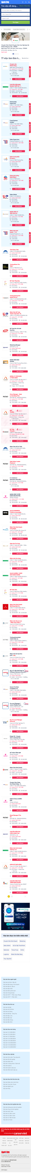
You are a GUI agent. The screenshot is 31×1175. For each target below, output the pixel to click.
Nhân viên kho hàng (15, 558)
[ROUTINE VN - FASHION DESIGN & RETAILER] (5, 396)
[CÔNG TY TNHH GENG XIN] (5, 432)
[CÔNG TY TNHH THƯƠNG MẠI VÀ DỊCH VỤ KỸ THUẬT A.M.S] (5, 513)
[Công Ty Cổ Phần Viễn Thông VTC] (5, 529)
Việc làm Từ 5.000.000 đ (9, 1034)
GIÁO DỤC (27, 1138)
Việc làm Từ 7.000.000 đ (9, 1036)
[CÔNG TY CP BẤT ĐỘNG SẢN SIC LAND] (5, 607)
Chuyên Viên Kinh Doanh (10, 941)
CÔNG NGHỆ (10, 1140)
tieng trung (14, 950)
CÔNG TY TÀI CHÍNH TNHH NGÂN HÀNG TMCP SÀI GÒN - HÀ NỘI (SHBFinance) (17, 105)
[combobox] (15, 10)
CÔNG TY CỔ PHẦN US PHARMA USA (15, 196)
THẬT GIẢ (27, 1143)
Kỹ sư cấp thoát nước (19, 945)
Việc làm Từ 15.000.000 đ (9, 1040)
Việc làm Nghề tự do (8, 1086)
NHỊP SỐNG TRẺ (15, 1139)
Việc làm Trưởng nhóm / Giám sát (11, 1063)
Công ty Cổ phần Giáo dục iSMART (18, 884)
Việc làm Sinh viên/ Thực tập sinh (11, 1057)
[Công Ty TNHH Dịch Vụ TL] (5, 267)
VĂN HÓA (16, 1142)
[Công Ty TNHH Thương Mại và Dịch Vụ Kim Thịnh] (5, 362)
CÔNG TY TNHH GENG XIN (16, 432)
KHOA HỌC (21, 1140)
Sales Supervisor (14, 139)
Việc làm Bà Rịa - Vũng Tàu (10, 1013)
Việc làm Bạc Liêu (7, 1015)
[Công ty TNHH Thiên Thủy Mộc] (5, 738)
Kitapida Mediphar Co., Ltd (16, 141)
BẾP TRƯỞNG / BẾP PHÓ (12, 411)
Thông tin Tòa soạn (5, 1165)
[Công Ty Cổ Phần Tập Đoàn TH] (5, 722)
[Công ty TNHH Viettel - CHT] (5, 673)
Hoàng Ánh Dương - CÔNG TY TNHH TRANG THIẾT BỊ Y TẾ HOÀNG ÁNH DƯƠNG (18, 332)
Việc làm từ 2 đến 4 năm (9, 1113)
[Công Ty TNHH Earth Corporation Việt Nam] (5, 178)
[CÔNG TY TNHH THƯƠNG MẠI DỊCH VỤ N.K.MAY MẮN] (5, 87)
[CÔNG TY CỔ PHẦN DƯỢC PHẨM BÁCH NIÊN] (5, 252)
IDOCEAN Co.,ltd (14, 346)
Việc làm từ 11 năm (7, 1119)
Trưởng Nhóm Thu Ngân (15, 265)
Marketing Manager (15, 345)
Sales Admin (13, 194)
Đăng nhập (27, 6)
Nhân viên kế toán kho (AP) (16, 654)
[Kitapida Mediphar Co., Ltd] (5, 142)
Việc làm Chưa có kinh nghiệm (10, 1109)
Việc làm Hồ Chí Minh (8, 1009)
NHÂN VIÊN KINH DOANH (14, 360)
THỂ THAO (21, 1138)
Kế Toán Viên (13, 589)
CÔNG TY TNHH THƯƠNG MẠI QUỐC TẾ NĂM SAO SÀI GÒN (17, 215)
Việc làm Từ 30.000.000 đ (9, 1045)
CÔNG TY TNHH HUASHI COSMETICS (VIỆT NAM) (18, 641)
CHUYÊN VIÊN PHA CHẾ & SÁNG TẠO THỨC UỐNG (15, 832)
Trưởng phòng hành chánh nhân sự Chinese (15, 638)
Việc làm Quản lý (7, 1065)
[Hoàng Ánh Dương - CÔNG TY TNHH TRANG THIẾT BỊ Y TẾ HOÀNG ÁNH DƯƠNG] (5, 331)
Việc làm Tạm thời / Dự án (9, 1084)
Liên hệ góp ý (4, 1169)
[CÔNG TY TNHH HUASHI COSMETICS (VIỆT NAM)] (5, 640)
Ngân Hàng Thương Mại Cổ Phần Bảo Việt (16, 67)
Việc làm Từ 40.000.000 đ (9, 1047)
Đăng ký (21, 6)
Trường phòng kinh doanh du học (15, 296)
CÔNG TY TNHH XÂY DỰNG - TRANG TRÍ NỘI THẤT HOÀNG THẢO (18, 545)
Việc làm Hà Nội (7, 1007)
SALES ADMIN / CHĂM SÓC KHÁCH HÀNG (16, 573)
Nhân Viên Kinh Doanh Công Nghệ (16, 527)
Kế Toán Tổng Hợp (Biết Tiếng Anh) (12, 430)
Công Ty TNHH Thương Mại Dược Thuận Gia (16, 160)
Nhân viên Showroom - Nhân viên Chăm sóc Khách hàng (16, 621)
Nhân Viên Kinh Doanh (16, 767)
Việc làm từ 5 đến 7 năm (9, 1115)
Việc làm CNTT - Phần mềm (10, 997)
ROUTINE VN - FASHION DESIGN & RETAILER (18, 397)
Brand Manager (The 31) (15, 815)
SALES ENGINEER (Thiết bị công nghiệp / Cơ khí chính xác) (16, 511)
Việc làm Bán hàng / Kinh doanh (11, 984)
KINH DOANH (10, 1138)
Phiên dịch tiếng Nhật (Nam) (14, 176)
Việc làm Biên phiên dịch (9, 990)
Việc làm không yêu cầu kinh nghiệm (12, 1107)
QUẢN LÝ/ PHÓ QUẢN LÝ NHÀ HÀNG (16, 376)
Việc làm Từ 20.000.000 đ (9, 1042)
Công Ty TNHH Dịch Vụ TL (16, 267)
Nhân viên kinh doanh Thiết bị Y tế (16, 848)
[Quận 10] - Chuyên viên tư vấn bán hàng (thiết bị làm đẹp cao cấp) (15, 736)
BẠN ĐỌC (27, 1140)
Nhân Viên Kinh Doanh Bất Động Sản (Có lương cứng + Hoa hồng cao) (16, 605)
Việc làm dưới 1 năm (8, 1111)
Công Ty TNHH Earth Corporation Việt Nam (15, 179)
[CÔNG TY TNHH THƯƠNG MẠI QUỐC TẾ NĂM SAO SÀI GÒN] (5, 214)
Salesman (6, 950)
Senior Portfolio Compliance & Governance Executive (14, 687)
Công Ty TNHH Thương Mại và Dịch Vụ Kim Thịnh (18, 363)
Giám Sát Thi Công (15, 543)
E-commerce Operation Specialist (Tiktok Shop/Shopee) (15, 478)
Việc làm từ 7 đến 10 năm (9, 1117)
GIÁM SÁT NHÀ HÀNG (16, 864)
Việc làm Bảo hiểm (8, 988)
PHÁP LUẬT (4, 1145)
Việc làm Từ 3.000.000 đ (9, 1032)
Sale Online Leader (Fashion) (15, 462)
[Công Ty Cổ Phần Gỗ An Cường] (5, 623)
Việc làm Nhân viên (8, 1061)
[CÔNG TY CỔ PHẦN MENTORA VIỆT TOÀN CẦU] (5, 298)
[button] (26, 2)
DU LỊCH (10, 1145)
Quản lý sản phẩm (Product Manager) (14, 157)
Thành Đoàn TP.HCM (5, 1166)
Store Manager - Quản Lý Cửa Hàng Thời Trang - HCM (16, 394)
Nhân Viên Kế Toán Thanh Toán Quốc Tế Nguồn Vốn (15, 312)
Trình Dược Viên (14, 249)
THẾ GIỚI (4, 1143)
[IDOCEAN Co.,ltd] (5, 347)
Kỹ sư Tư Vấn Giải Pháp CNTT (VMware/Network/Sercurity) (18, 671)
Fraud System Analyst (14, 121)
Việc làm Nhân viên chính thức (10, 1082)
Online (22, 950)
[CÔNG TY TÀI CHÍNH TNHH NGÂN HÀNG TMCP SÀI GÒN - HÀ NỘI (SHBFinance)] (5, 104)
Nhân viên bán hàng (16, 954)
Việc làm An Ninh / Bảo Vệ (9, 982)
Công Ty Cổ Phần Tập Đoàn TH (17, 723)
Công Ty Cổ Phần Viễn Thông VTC (18, 530)
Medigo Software (14, 497)
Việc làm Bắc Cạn (7, 1017)
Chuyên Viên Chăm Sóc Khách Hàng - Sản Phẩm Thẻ (16, 783)
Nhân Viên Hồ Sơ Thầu (16, 446)
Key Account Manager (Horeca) (16, 720)
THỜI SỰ (4, 1140)
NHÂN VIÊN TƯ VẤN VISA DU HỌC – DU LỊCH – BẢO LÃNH (14, 212)
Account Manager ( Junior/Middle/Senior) (16, 704)
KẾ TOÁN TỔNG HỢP (15, 752)
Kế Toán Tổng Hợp (15, 281)
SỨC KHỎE (21, 1143)
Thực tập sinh (7, 958)
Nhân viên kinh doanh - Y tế (14, 231)
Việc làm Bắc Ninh (7, 1022)
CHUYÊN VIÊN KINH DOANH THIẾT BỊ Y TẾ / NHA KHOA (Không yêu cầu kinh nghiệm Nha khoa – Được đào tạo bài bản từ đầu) (16, 85)
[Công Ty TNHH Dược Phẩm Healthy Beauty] (5, 283)
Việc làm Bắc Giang (8, 1020)
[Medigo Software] (5, 496)
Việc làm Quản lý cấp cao (9, 1067)
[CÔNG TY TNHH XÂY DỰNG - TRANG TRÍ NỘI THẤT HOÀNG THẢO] (5, 546)
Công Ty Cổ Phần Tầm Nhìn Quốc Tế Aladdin (18, 379)
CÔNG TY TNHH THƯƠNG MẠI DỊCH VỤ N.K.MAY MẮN (18, 88)
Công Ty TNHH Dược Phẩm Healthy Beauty (18, 282)
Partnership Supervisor (13, 102)
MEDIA (4, 1138)
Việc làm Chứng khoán (8, 993)
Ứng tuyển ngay (18, 79)
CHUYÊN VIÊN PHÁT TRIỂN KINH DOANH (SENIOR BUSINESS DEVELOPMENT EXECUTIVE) (15, 881)
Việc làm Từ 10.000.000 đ (9, 1038)
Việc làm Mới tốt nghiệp (9, 1059)
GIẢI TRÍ (15, 1144)
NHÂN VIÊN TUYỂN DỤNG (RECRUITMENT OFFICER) (16, 495)
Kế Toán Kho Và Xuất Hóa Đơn (15, 329)
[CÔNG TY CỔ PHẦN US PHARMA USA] (5, 197)
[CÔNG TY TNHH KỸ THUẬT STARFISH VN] (5, 770)
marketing (22, 941)
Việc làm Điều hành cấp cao (10, 1070)
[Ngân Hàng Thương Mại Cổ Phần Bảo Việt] (5, 66)
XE (9, 1143)
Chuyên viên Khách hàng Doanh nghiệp (14, 64)
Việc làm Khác (6, 1088)
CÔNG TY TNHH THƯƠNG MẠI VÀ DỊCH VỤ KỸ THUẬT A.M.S (17, 514)
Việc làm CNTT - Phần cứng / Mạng (12, 995)
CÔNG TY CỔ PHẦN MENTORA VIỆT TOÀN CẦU (18, 299)
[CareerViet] (20, 1133)
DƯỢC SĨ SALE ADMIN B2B (16, 799)
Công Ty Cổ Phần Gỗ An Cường (17, 624)
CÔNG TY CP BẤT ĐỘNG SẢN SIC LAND (17, 608)
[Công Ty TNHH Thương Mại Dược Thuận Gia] (5, 159)
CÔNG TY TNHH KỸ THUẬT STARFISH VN (19, 769)
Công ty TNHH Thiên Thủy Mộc (17, 739)
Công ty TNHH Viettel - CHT (16, 674)
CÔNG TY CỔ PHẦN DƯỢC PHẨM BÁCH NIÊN (17, 251)
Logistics (6, 954)
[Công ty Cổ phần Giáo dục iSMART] (5, 883)
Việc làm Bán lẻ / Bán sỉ (9, 986)
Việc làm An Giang (7, 1011)
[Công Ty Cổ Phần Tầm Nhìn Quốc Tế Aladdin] (5, 378)
